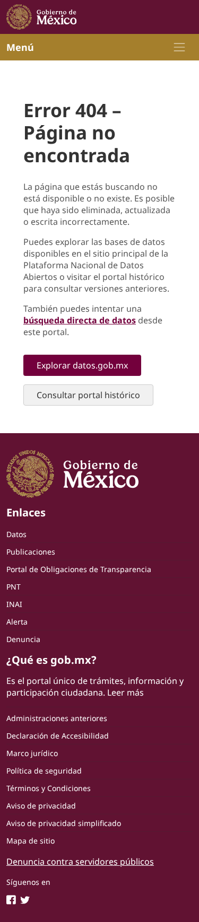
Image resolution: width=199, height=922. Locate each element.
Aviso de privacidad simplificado (63, 823)
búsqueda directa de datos (79, 320)
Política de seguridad (44, 771)
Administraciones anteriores (56, 718)
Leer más (125, 692)
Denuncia (23, 639)
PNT (13, 587)
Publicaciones (30, 552)
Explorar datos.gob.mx (82, 365)
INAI (14, 604)
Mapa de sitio (30, 841)
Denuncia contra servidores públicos (80, 861)
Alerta (17, 622)
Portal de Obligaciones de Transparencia (78, 569)
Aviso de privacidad (41, 806)
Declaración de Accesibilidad (57, 736)
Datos (16, 534)
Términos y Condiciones (48, 788)
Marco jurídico (32, 753)
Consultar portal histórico (88, 395)
